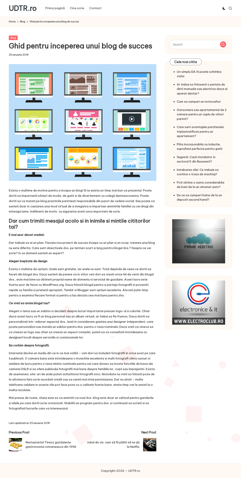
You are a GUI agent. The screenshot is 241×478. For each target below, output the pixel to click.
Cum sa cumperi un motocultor (199, 102)
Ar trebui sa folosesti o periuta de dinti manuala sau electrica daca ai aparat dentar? (202, 88)
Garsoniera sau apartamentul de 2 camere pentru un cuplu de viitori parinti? (202, 114)
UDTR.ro (23, 8)
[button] (223, 44)
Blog (13, 37)
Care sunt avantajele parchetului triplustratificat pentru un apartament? (200, 131)
